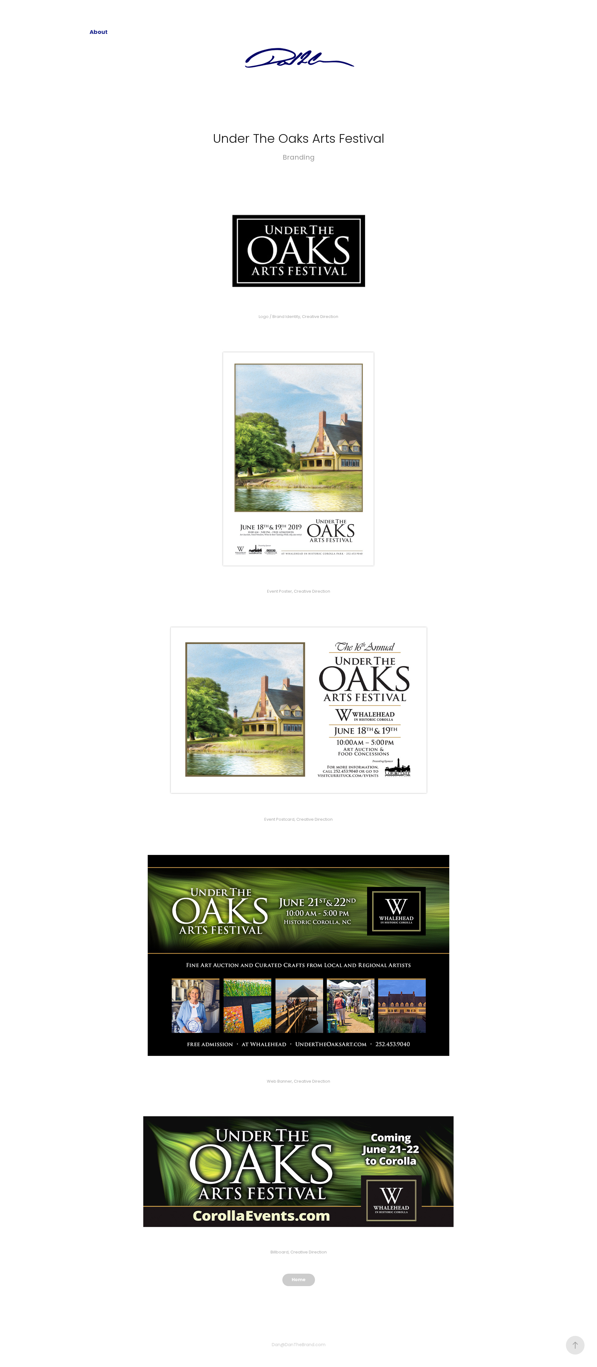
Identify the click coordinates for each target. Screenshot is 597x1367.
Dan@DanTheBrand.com (299, 1345)
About (99, 32)
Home (299, 1280)
